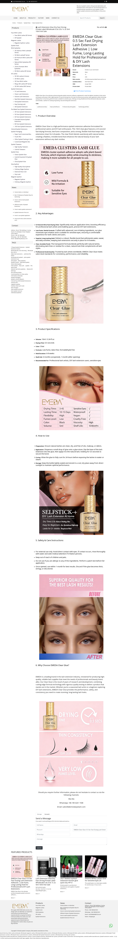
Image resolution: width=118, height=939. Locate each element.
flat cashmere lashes (16, 272)
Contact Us (55, 18)
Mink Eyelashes (15, 48)
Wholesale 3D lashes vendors (59, 933)
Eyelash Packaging (16, 131)
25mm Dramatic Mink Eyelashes (21, 67)
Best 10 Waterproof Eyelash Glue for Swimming (69, 908)
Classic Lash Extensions (21, 94)
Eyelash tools (15, 45)
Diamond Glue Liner (21, 172)
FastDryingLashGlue (84, 107)
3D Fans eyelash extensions (23, 112)
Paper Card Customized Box (23, 134)
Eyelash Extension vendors (25, 936)
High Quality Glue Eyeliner (22, 166)
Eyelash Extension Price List (22, 212)
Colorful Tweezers (20, 149)
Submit (39, 848)
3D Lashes (14, 73)
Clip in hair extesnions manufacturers (39, 938)
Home (15, 18)
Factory (41, 18)
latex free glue (14, 287)
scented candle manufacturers (92, 936)
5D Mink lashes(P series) (22, 55)
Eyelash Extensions (16, 89)
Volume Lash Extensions (22, 96)
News (47, 18)
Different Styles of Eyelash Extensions (69, 913)
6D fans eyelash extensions (23, 117)
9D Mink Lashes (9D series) (23, 71)
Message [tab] (39, 814)
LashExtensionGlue (42, 107)
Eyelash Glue (27, 23)
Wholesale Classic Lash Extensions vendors (22, 935)
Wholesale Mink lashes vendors (43, 933)
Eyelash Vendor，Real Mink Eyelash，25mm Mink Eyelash (20, 263)
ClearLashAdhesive (55, 107)
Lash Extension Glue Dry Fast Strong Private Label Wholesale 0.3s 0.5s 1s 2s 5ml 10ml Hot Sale (53, 29)
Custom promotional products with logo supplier (16, 938)
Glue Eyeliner (15, 164)
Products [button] (31, 18)
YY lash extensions (20, 91)
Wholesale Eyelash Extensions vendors (96, 933)
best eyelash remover (16, 291)
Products (19, 23)
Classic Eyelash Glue (37, 23)
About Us (23, 18)
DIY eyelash (18, 38)
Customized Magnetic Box (22, 142)
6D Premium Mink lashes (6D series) (23, 58)
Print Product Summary (83, 91)
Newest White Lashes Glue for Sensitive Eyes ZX (95, 879)
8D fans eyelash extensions (23, 124)
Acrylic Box (18, 136)
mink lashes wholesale (16, 276)
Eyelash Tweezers (16, 144)
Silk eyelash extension (21, 107)
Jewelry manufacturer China (41, 930)
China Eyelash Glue (20, 161)
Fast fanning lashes (78, 936)
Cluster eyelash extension (38, 936)
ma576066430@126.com (19, 1)
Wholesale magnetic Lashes (28, 933)
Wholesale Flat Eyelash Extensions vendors (44, 935)
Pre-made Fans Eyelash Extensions (21, 109)
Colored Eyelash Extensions (19, 129)
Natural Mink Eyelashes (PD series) (23, 63)
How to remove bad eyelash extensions (70, 911)
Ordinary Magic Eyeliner (22, 169)
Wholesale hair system (51, 936)
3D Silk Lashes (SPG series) (22, 86)
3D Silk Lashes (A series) (22, 76)
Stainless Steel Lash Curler (17, 286)
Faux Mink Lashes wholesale (13, 933)
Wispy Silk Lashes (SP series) (23, 84)
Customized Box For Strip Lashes (19, 274)
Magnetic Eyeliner (16, 177)
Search (102, 18)
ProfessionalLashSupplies (69, 107)
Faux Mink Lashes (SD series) (23, 35)
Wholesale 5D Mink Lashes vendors (76, 933)
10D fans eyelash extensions (23, 126)
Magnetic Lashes (16, 40)
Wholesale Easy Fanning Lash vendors (65, 935)
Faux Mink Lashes (16, 33)
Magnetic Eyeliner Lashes (22, 43)
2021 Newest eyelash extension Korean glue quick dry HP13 (69, 880)
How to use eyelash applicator (22, 215)
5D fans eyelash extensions (23, 114)
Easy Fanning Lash (20, 104)
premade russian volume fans (65, 936)
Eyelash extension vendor (106, 936)
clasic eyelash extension (17, 289)
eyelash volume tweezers (17, 279)
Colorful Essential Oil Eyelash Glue (23, 158)
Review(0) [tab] (47, 814)
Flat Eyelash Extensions (21, 101)
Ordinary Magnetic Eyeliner (23, 182)
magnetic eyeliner (15, 284)
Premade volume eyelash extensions (22, 120)
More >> (13, 898)
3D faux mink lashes (21, 81)
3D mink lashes (19, 79)
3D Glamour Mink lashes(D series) (23, 51)
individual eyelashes (16, 292)
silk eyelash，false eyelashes (18, 260)
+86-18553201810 (32, 1)
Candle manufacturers (12, 936)
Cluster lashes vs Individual (21, 192)
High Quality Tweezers (21, 147)
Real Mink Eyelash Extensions (23, 99)
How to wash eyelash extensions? (23, 209)
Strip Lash (17, 174)
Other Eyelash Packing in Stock (24, 139)
